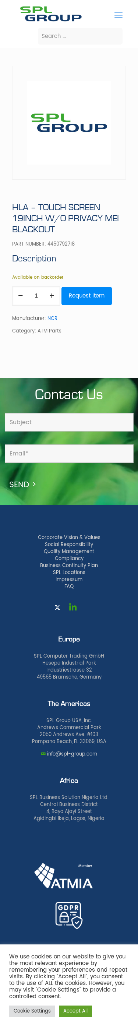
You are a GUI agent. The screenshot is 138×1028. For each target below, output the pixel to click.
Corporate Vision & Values (69, 538)
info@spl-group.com (72, 754)
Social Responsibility (69, 545)
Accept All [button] (75, 1011)
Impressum (69, 580)
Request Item (87, 295)
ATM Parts (49, 331)
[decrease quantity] (20, 296)
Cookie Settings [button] (32, 1011)
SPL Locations (69, 573)
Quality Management (69, 552)
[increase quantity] (51, 296)
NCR (52, 319)
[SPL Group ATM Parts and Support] (51, 21)
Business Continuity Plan (69, 566)
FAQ (69, 587)
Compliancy (69, 559)
